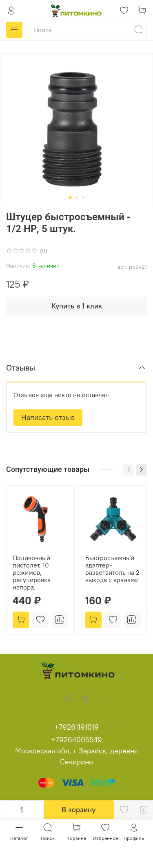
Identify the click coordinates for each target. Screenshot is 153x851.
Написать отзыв (48, 417)
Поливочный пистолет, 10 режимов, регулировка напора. (32, 572)
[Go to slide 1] (70, 197)
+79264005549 (76, 739)
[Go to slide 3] (83, 197)
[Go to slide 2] (76, 197)
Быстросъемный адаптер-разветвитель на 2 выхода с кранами (112, 568)
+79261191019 (76, 727)
